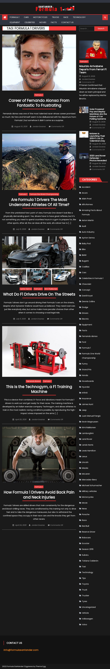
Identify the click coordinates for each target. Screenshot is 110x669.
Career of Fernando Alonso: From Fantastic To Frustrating (39, 103)
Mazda (85, 468)
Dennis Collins (88, 301)
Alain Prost (87, 198)
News (84, 508)
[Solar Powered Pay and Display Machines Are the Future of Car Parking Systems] (83, 110)
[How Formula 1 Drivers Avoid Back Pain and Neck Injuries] (39, 454)
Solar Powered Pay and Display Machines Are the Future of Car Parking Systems (98, 114)
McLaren (86, 474)
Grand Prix (86, 369)
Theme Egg (41, 666)
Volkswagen (87, 618)
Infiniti (85, 392)
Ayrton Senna (25, 289)
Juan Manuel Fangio (91, 416)
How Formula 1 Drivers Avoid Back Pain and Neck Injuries (39, 495)
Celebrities (30, 22)
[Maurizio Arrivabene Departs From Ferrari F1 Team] (93, 49)
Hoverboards (88, 381)
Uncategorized (89, 607)
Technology (79, 17)
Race (66, 17)
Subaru (85, 555)
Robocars (86, 537)
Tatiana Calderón (90, 560)
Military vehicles (89, 491)
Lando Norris (87, 445)
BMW (84, 255)
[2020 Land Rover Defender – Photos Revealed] (83, 156)
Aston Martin (88, 220)
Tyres (84, 601)
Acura (84, 193)
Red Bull (85, 526)
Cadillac (85, 266)
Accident (86, 187)
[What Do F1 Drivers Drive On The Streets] (39, 260)
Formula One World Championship (44, 194)
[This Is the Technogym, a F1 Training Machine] (39, 351)
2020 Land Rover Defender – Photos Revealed (98, 158)
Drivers (85, 313)
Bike (84, 249)
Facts (54, 22)
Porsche (85, 514)
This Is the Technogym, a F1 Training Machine (39, 389)
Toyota (85, 584)
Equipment (15, 22)
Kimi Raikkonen (51, 289)
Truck (84, 589)
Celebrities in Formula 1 (92, 278)
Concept (86, 290)
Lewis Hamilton (89, 450)
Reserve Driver (88, 531)
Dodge (85, 307)
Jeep (84, 410)
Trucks (55, 17)
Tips (84, 578)
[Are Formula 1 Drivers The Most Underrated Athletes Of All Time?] (39, 162)
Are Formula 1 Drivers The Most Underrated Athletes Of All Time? (39, 202)
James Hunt (87, 404)
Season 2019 (87, 549)
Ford (84, 342)
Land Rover (87, 439)
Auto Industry (88, 232)
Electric (85, 319)
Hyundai (85, 387)
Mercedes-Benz (89, 479)
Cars (26, 17)
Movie (84, 502)
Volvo (84, 624)
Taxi (84, 566)
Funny (85, 363)
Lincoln (85, 462)
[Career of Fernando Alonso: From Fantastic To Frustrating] (39, 63)
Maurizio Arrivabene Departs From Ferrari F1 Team (93, 69)
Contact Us (67, 22)
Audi (84, 226)
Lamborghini (88, 433)
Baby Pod (86, 243)
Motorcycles (40, 17)
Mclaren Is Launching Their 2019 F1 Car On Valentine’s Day (97, 137)
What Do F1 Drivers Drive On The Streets (39, 294)
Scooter (85, 543)
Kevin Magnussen (90, 421)
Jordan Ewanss (39, 126)
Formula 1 (14, 17)
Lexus (84, 456)
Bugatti (85, 261)
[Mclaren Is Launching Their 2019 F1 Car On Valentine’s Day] (83, 134)
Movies (42, 22)
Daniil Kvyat (87, 295)
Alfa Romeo (87, 204)
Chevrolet (86, 284)
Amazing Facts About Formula (92, 212)
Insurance (86, 398)
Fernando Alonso (34, 381)
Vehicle (85, 613)
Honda (85, 375)
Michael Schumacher (92, 485)
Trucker (85, 595)
